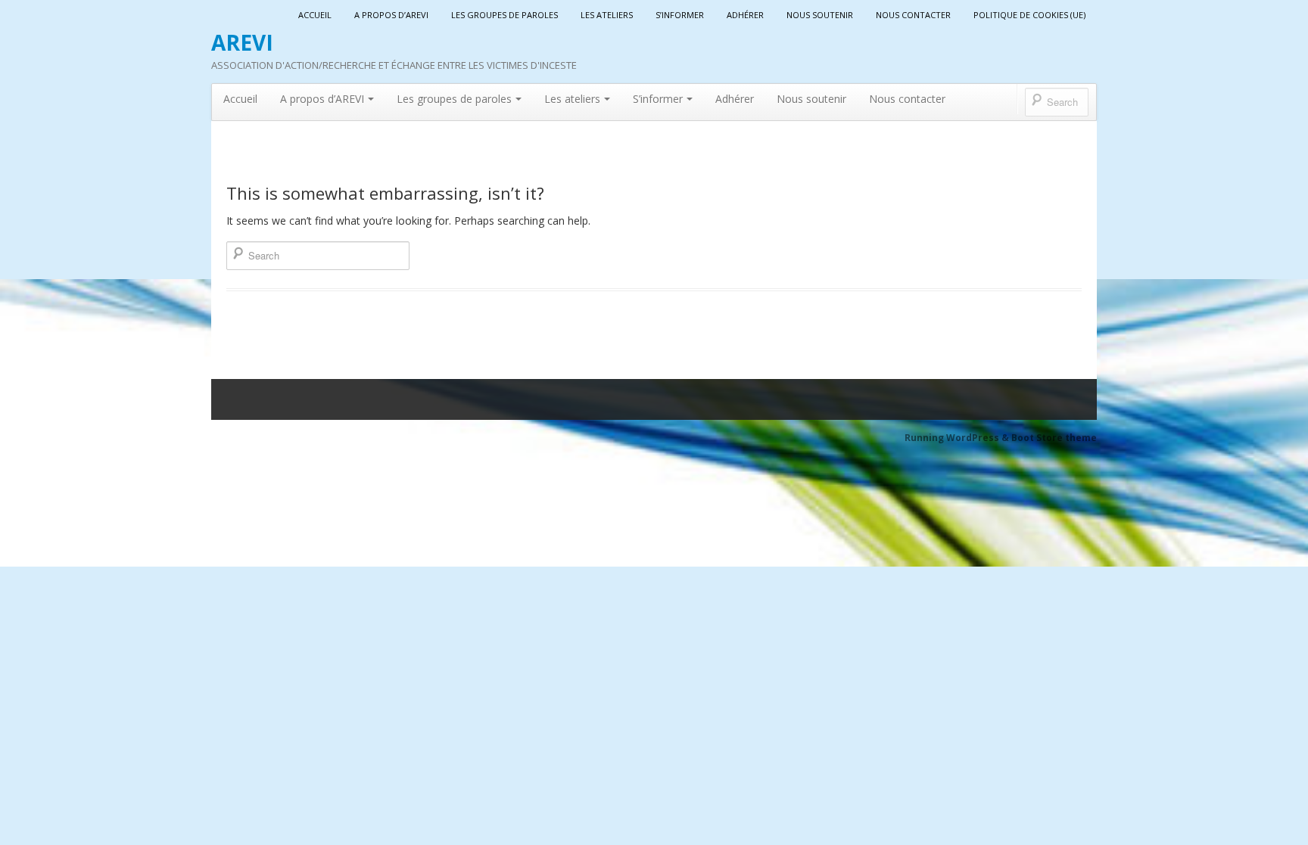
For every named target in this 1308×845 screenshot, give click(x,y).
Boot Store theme (1054, 437)
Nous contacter (913, 14)
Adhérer (745, 14)
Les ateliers (607, 14)
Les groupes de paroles (504, 14)
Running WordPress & (958, 437)
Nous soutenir (819, 14)
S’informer (680, 14)
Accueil (315, 14)
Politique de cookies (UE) (1029, 14)
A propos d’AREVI (391, 14)
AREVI (242, 42)
